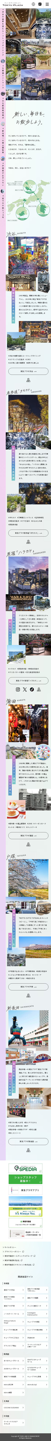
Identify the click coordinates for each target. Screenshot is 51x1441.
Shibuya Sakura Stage (10, 1322)
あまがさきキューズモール (34, 1360)
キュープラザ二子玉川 (11, 1338)
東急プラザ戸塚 (9, 1306)
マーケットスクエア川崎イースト (34, 1345)
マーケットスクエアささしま (11, 1422)
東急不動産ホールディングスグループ (18, 1256)
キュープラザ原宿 (33, 1322)
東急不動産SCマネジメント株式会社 (18, 1264)
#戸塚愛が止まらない (3, 163)
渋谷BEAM (31, 1338)
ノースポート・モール (11, 1314)
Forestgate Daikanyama (32, 1314)
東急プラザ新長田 (10, 1376)
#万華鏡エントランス (3, 65)
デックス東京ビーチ (34, 1306)
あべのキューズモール (11, 1361)
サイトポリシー (10, 1247)
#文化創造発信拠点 (3, 97)
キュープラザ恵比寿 (11, 1330)
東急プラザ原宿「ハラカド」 (9, 1298)
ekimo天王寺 (8, 1384)
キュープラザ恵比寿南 (34, 1330)
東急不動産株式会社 (12, 1260)
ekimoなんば (32, 1384)
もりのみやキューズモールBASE (34, 1368)
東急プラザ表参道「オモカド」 (33, 1290)
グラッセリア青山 (10, 1346)
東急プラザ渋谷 (9, 1290)
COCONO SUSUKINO (11, 1408)
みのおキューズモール (11, 1369)
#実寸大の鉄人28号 (3, 195)
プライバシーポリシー (13, 1251)
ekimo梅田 (8, 1392)
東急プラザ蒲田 (32, 1298)
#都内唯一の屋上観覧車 (3, 129)
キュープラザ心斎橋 (34, 1376)
